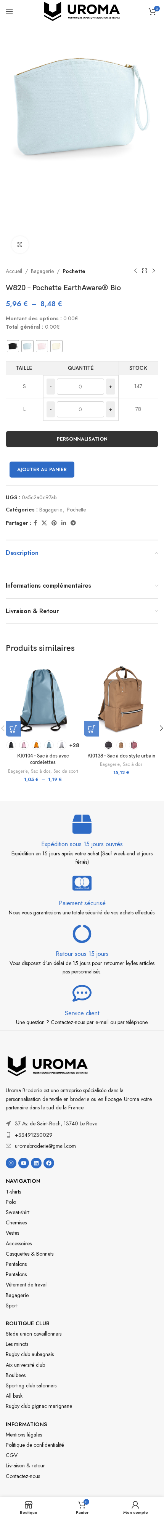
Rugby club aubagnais (30, 1354)
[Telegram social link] (73, 523)
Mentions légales (24, 1434)
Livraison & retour (25, 1465)
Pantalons (16, 1264)
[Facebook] (48, 1163)
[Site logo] (81, 10)
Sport (12, 1305)
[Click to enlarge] (20, 244)
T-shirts (13, 1191)
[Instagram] (11, 1163)
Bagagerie (42, 271)
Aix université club (25, 1365)
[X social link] (44, 523)
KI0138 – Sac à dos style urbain (121, 756)
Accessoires (19, 1243)
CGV (12, 1455)
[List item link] (82, 1135)
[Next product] (153, 271)
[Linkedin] (36, 1163)
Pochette (74, 271)
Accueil (14, 271)
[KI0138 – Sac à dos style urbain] (121, 699)
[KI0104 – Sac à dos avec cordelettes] (43, 699)
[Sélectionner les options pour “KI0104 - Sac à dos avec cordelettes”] (13, 729)
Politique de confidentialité (35, 1445)
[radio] (13, 346)
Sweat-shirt (17, 1212)
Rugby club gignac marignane (39, 1406)
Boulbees (16, 1375)
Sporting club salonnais (31, 1385)
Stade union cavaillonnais (33, 1333)
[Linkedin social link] (63, 523)
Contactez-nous (23, 1476)
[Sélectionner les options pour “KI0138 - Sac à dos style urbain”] (91, 729)
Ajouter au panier (42, 469)
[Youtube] (23, 1163)
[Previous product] (135, 271)
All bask (14, 1396)
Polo (11, 1202)
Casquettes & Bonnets (29, 1254)
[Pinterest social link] (54, 523)
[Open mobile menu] (9, 11)
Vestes (12, 1233)
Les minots (17, 1344)
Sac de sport (65, 771)
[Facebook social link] (35, 523)
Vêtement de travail (27, 1284)
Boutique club (28, 1323)
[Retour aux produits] (144, 271)
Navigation (23, 1181)
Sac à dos (40, 771)
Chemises (16, 1222)
